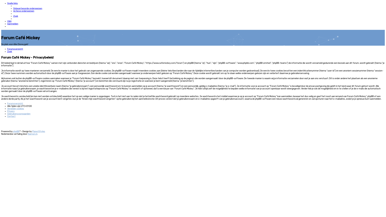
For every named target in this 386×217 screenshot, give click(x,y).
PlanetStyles (38, 131)
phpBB (16, 131)
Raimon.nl (32, 134)
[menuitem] (27, 8)
